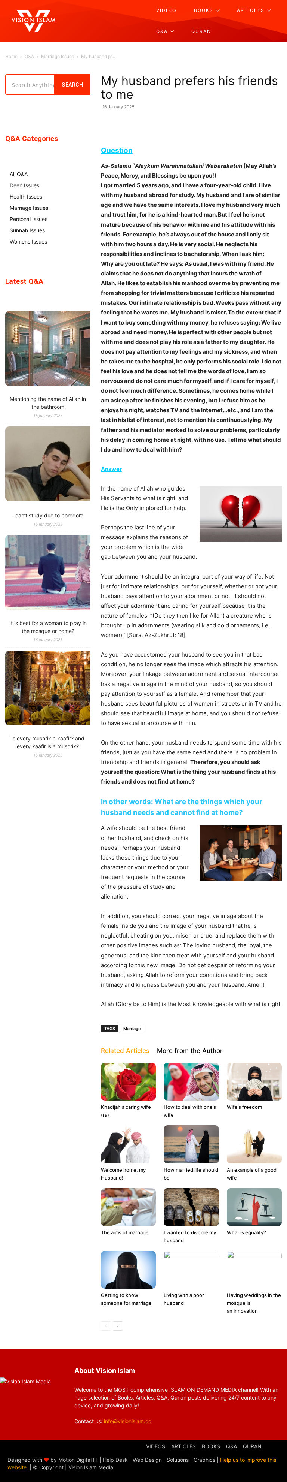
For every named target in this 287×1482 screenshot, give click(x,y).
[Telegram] (204, 123)
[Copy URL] (238, 123)
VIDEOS (155, 1446)
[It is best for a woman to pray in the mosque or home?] (61, 573)
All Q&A (19, 174)
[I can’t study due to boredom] (61, 464)
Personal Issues (28, 219)
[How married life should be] (191, 1144)
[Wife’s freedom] (254, 1082)
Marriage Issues (57, 56)
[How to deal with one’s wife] (191, 1082)
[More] (256, 123)
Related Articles (125, 1050)
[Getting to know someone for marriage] (128, 1270)
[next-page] (117, 1326)
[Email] (221, 123)
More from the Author (190, 1050)
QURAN (252, 1446)
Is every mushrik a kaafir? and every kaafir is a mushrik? (47, 742)
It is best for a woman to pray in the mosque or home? (48, 627)
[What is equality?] (254, 1207)
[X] (186, 123)
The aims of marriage (125, 1232)
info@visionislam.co (127, 1421)
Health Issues (26, 196)
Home (11, 56)
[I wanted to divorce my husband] (191, 1207)
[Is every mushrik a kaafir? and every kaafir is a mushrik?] (61, 689)
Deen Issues (24, 185)
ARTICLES (183, 1446)
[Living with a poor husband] (191, 1270)
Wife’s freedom (244, 1107)
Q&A (29, 56)
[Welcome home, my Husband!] (128, 1144)
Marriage (132, 1028)
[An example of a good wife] (254, 1144)
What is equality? (246, 1232)
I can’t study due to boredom (47, 515)
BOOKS (211, 1446)
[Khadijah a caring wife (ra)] (128, 1082)
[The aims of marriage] (128, 1207)
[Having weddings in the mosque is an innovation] (254, 1270)
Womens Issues (28, 241)
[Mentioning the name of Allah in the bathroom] (61, 349)
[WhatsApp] (152, 123)
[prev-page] (105, 1326)
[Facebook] (169, 123)
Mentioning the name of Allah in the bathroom (48, 403)
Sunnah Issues (27, 230)
